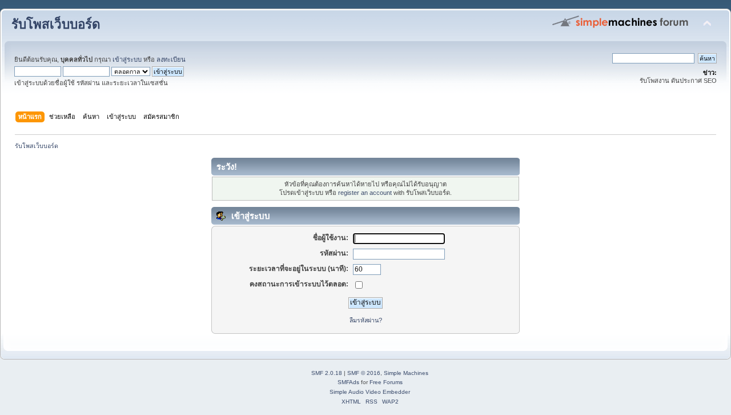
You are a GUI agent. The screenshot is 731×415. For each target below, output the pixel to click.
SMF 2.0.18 (326, 373)
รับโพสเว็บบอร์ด (56, 24)
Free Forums (386, 382)
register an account (365, 192)
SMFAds (348, 382)
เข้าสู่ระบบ (127, 59)
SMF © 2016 (363, 373)
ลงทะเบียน (171, 59)
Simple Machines (406, 373)
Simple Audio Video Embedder (370, 392)
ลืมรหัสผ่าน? (366, 320)
